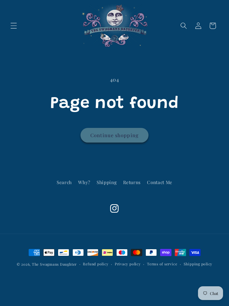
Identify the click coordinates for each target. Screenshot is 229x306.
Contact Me (159, 182)
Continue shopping (114, 135)
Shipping (107, 182)
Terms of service (162, 263)
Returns (132, 182)
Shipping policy (198, 263)
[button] (14, 26)
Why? (84, 182)
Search (64, 182)
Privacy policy (128, 263)
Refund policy (95, 263)
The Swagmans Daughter (54, 264)
